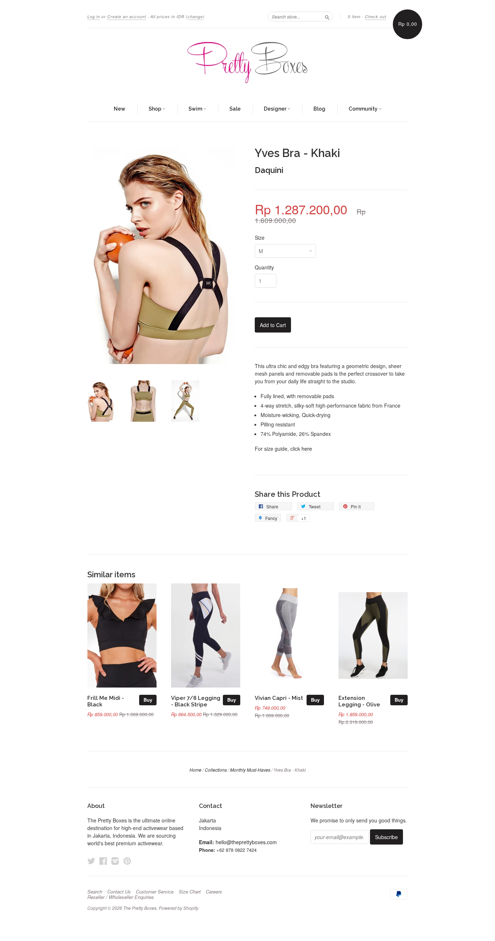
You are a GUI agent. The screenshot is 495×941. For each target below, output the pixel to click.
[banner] (247, 63)
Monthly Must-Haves (250, 770)
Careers (214, 891)
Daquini (269, 170)
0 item (354, 16)
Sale (235, 109)
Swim (195, 109)
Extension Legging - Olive (359, 701)
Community (364, 109)
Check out (375, 16)
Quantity (264, 267)
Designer (275, 109)
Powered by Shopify (178, 908)
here (306, 448)
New (119, 109)
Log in (93, 16)
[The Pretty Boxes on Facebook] (103, 861)
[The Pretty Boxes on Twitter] (91, 861)
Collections (216, 770)
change (195, 16)
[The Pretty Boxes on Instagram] (115, 861)
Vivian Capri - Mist (279, 698)
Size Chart (190, 891)
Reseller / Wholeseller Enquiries (120, 897)
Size (260, 237)
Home (195, 770)
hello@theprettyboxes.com (246, 842)
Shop (155, 109)
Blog (319, 109)
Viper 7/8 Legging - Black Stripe (195, 701)
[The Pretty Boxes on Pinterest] (127, 861)
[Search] (327, 16)
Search (94, 891)
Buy (147, 699)
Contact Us (119, 891)
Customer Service (155, 891)
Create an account (126, 16)
